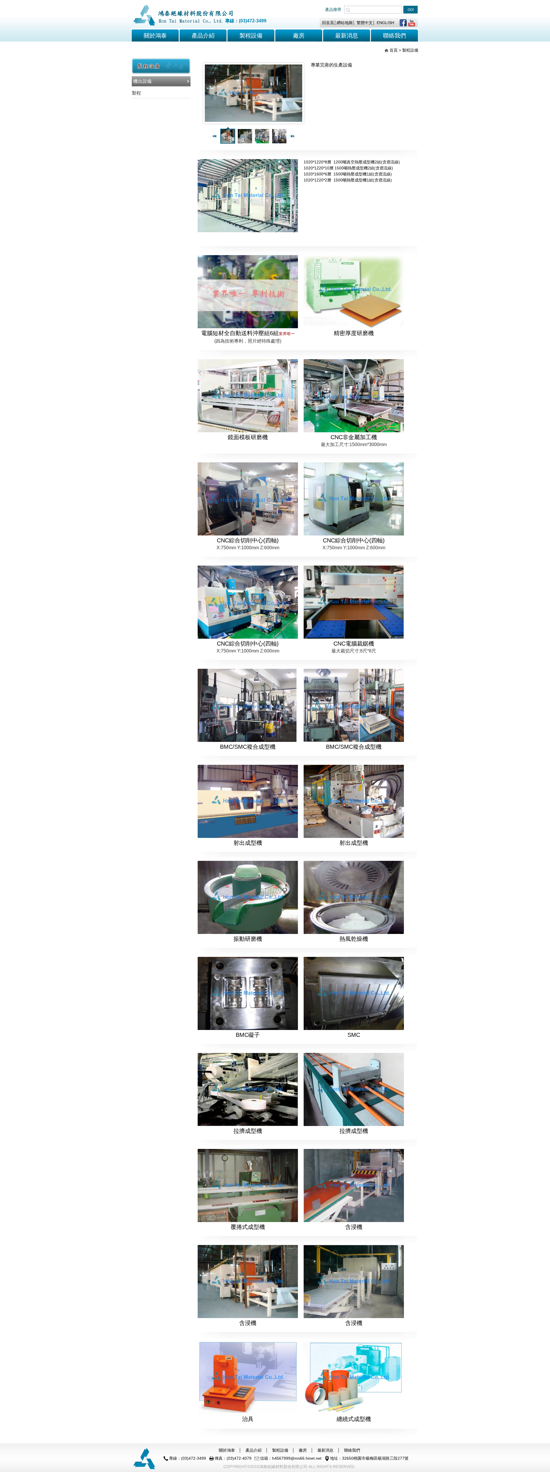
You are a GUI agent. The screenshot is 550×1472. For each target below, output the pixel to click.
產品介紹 (203, 35)
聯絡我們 (352, 1450)
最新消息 (325, 1450)
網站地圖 (345, 22)
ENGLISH (385, 22)
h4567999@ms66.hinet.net (296, 1458)
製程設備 (280, 1450)
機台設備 (142, 81)
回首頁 (328, 22)
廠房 (303, 1450)
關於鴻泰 (155, 35)
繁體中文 (365, 22)
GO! (411, 10)
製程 (136, 93)
